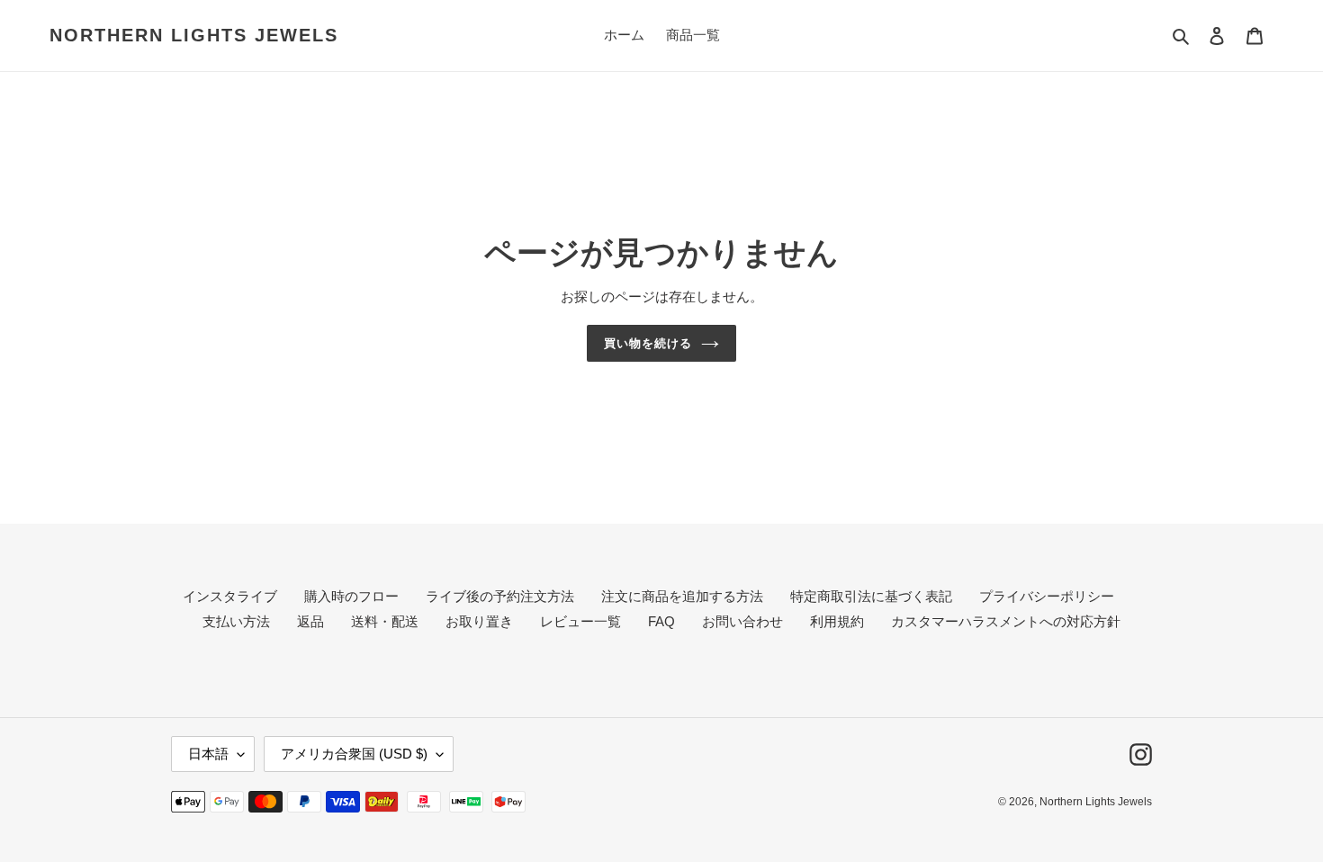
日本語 (208, 753)
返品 (310, 621)
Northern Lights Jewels (194, 35)
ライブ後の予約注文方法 (500, 596)
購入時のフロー (351, 596)
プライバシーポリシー (1046, 596)
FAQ (661, 621)
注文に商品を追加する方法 (682, 596)
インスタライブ (230, 596)
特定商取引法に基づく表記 (871, 596)
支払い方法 (236, 621)
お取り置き (479, 621)
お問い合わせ (742, 621)
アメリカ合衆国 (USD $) (354, 753)
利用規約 (837, 621)
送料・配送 (384, 621)
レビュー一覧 (580, 621)
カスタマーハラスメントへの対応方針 (1005, 621)
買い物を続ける (648, 343)
